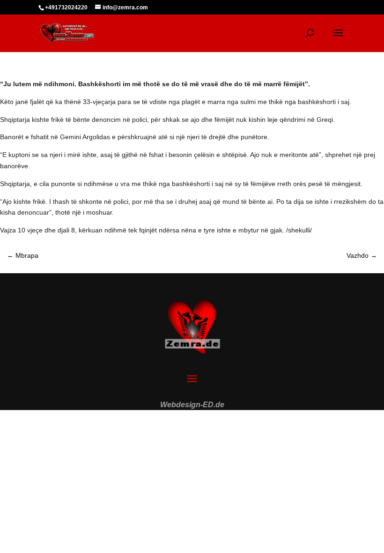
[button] (20, 532)
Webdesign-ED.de (192, 405)
